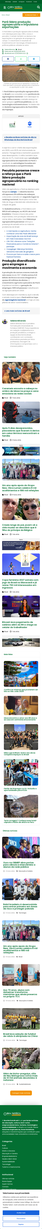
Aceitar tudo (21, 1213)
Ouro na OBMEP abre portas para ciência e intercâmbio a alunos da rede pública (19, 864)
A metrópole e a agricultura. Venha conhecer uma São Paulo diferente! (21, 232)
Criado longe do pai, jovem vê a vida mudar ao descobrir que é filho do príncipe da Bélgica (19, 527)
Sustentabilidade (8, 1162)
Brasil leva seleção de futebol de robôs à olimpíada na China (20, 1035)
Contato (5, 1187)
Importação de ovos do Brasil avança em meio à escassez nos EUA (22, 237)
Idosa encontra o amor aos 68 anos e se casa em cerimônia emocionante (20, 719)
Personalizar (21, 1218)
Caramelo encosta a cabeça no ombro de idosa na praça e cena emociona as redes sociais (20, 391)
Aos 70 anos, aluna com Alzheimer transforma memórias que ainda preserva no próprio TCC (20, 993)
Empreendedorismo (9, 1156)
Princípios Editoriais (9, 1189)
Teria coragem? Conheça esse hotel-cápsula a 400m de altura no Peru (20, 821)
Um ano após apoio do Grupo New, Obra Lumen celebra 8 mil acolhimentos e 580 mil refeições (20, 488)
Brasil (8, 15)
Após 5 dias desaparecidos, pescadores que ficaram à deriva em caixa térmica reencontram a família (20, 432)
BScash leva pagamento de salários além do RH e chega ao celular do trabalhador (19, 625)
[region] (21, 1209)
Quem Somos (7, 1184)
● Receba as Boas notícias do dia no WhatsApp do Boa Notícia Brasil (20, 138)
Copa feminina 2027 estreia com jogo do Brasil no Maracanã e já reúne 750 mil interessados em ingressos (20, 583)
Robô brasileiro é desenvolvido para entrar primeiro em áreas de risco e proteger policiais (20, 906)
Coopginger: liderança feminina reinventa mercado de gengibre (20, 250)
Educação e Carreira (10, 1153)
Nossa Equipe (7, 1181)
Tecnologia (6, 1164)
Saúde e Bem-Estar (9, 1159)
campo (13, 192)
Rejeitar (21, 1224)
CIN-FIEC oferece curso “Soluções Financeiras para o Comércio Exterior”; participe (22, 244)
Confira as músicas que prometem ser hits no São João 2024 (21, 690)
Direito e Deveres (8, 1151)
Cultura (5, 1148)
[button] (8, 59)
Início (3, 15)
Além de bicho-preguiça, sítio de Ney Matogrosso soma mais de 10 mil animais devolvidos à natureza (20, 1077)
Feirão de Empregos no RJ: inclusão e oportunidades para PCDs (20, 789)
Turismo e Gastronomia (11, 1167)
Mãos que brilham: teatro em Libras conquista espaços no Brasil (19, 754)
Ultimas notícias (8, 1179)
